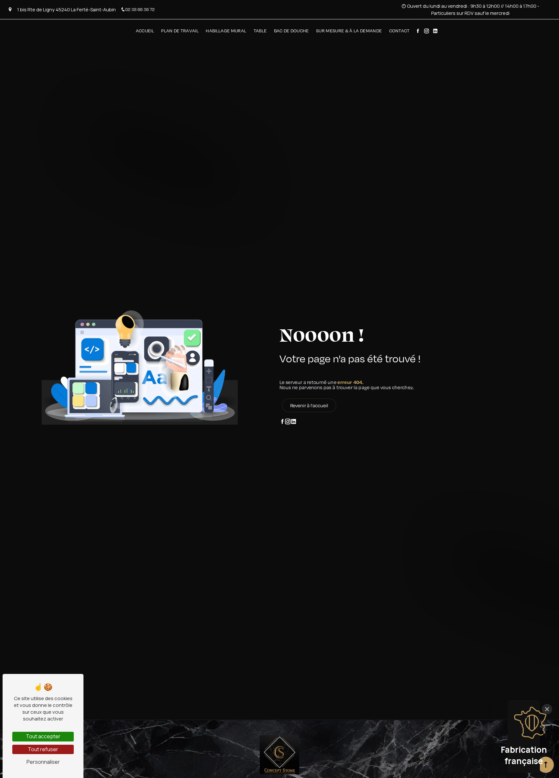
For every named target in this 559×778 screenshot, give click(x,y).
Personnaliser (43, 761)
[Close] (547, 709)
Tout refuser (43, 749)
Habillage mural (226, 30)
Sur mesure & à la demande (349, 30)
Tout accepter (43, 736)
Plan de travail (180, 30)
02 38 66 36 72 (140, 9)
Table (260, 30)
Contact (399, 30)
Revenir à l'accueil (309, 405)
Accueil (145, 30)
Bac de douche (291, 30)
